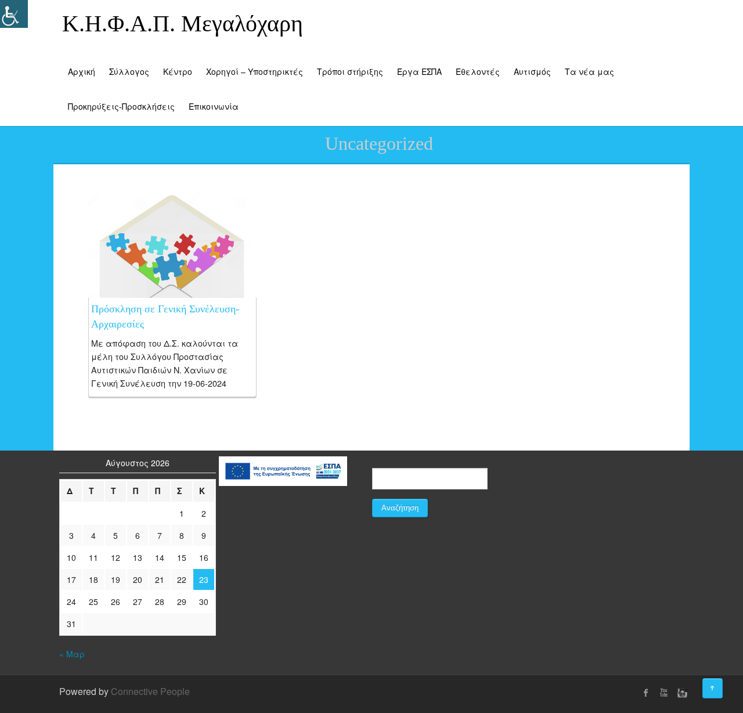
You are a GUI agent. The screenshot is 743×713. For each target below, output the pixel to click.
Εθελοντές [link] (478, 71)
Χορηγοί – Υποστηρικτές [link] (254, 71)
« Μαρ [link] (72, 654)
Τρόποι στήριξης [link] (350, 71)
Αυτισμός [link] (532, 71)
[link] (172, 263)
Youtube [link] (663, 692)
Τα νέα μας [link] (589, 71)
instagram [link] (681, 692)
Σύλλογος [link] (129, 71)
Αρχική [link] (81, 71)
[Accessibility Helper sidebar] (14, 14)
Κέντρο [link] (177, 71)
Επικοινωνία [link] (214, 106)
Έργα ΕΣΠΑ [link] (419, 71)
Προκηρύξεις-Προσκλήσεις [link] (121, 106)
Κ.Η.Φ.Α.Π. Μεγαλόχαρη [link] (182, 23)
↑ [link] (722, 684)
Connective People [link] (150, 691)
